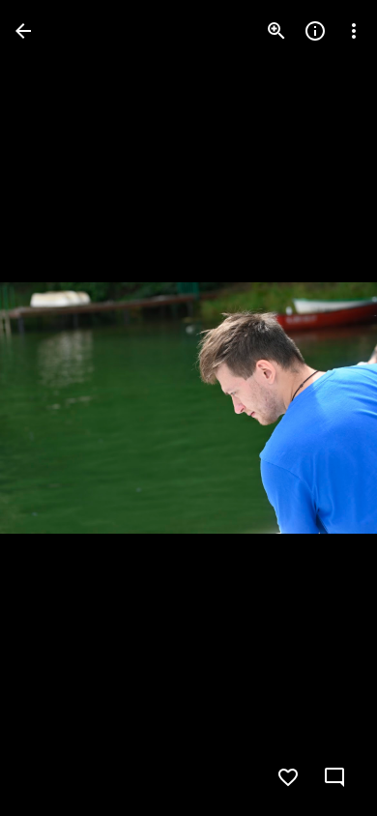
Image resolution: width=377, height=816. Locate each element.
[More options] (353, 31)
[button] (54, 408)
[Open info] (315, 31)
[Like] (288, 777)
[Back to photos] (23, 31)
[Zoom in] (276, 31)
